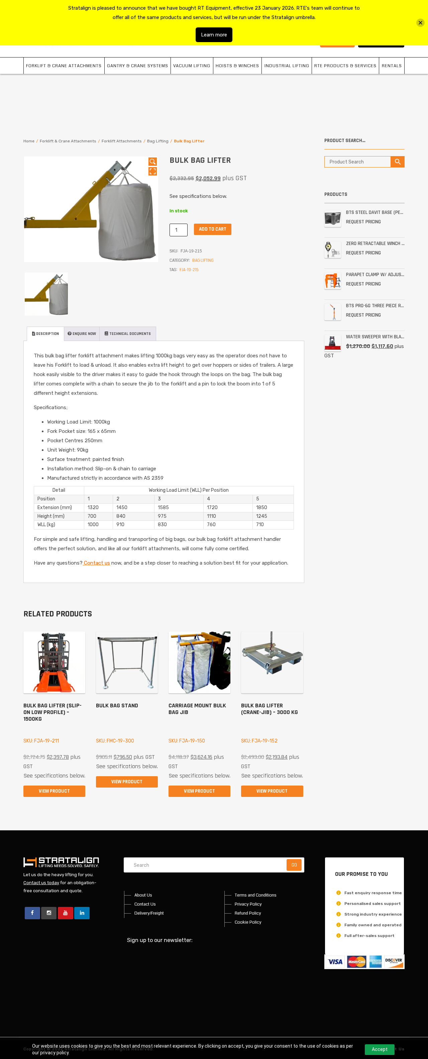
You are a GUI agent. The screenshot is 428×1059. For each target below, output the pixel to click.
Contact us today (41, 882)
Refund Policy (248, 913)
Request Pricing (363, 222)
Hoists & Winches (237, 66)
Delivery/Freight (149, 913)
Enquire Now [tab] (84, 333)
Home (28, 141)
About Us (143, 895)
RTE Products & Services (345, 66)
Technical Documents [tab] (129, 333)
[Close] (420, 23)
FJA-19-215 (189, 270)
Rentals (392, 66)
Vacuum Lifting (191, 66)
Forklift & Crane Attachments (64, 66)
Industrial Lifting (286, 66)
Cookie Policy (248, 922)
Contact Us (145, 904)
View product (54, 791)
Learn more (214, 35)
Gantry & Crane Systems (137, 66)
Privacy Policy (248, 904)
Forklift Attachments (122, 141)
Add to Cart (212, 229)
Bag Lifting (158, 141)
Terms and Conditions (256, 895)
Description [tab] (47, 333)
